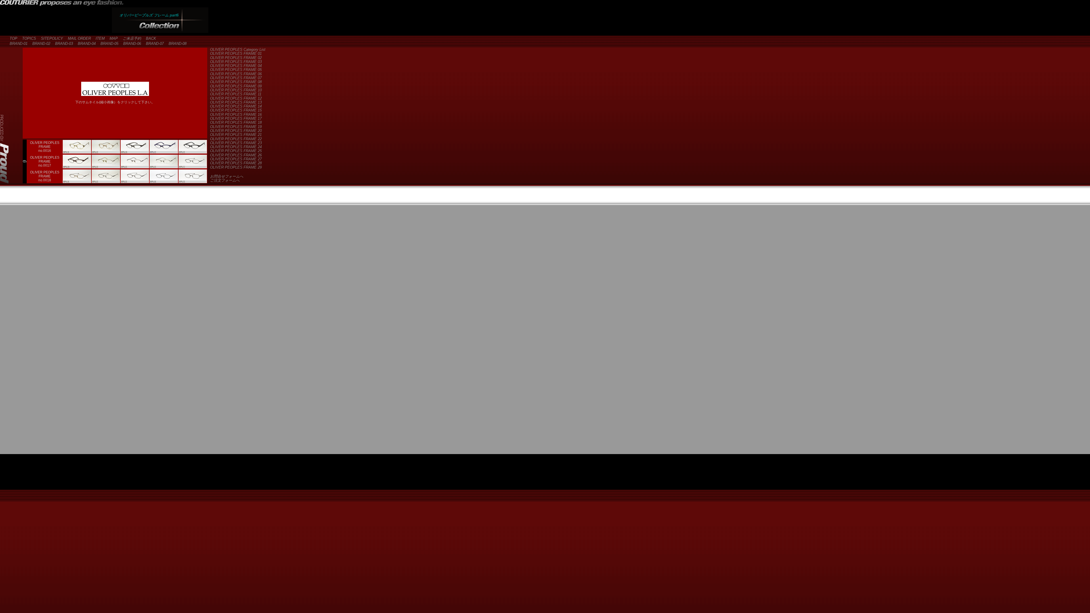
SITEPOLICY (50, 38)
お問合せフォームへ (226, 176)
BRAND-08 (175, 43)
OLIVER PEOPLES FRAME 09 (236, 86)
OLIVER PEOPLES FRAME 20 (236, 131)
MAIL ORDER (77, 38)
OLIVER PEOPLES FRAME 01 (236, 53)
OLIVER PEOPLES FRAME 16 (236, 114)
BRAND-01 (17, 43)
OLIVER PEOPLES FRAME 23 (236, 143)
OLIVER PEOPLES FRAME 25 (236, 151)
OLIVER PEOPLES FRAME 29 (236, 167)
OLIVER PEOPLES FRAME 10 (236, 90)
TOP (11, 38)
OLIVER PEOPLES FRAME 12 (236, 98)
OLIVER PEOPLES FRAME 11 (235, 94)
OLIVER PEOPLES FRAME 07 (236, 78)
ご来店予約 (130, 38)
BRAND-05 (107, 43)
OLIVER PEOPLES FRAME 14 (236, 106)
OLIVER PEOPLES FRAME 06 (236, 74)
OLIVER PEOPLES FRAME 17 (236, 118)
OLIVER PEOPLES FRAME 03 (236, 62)
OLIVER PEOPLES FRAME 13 (236, 102)
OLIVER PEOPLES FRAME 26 (236, 155)
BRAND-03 (62, 43)
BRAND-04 (85, 43)
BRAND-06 (130, 43)
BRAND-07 (153, 43)
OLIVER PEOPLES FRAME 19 (236, 127)
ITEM (98, 38)
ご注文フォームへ (225, 180)
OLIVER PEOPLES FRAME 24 (236, 147)
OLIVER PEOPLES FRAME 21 (236, 135)
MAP (112, 38)
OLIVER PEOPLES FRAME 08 (236, 82)
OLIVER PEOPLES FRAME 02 (236, 58)
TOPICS (27, 38)
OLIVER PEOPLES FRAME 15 (236, 110)
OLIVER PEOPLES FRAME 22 (236, 139)
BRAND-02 (39, 43)
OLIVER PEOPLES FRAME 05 (236, 70)
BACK (149, 38)
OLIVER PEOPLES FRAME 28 (236, 163)
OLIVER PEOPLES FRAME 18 (236, 122)
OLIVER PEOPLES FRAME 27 (236, 159)
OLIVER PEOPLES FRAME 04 (236, 66)
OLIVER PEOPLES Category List (237, 49)
